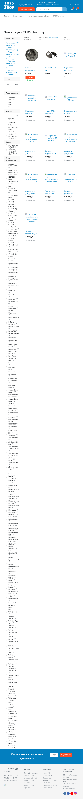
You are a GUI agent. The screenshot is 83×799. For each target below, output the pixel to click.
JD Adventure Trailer (13, 468)
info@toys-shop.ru (10, 780)
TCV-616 (12, 664)
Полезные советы (50, 785)
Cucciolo (12, 277)
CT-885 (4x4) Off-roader (13, 233)
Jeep (11, 483)
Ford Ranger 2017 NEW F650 (12, 358)
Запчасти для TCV (12, 43)
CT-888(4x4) (13, 267)
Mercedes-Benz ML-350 (13, 502)
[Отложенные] (72, 9)
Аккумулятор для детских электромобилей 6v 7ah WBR (70, 152)
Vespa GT (12, 696)
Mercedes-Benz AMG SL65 (13, 498)
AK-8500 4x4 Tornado (12, 137)
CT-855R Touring (12, 226)
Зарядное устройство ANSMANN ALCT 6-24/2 (70, 192)
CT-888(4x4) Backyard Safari (13, 272)
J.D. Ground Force (12, 459)
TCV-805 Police (13, 671)
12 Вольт (12, 151)
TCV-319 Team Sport (13, 622)
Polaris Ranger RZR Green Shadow (13, 542)
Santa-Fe (12, 603)
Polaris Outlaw (13, 520)
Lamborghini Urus (12, 486)
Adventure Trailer (11, 124)
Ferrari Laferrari (13, 334)
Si (9, 610)
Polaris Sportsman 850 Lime (13, 567)
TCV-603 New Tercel (13, 661)
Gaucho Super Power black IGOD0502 (13, 415)
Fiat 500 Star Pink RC (12, 353)
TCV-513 (12, 646)
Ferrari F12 (12, 331)
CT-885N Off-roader (13, 239)
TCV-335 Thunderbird (12, 632)
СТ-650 (11, 739)
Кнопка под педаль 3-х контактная (29, 112)
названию (55, 37)
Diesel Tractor (13, 291)
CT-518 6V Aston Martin (12, 190)
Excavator (12, 324)
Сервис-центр (51, 2)
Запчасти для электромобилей (38, 16)
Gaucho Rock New (12, 387)
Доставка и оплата (43, 5)
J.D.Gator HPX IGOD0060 (13, 455)
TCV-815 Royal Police (13, 677)
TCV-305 (12, 616)
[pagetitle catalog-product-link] (31, 55)
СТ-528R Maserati (12, 729)
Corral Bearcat (13, 162)
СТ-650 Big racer (12, 742)
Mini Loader (13, 510)
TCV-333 (12, 628)
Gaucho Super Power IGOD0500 (13, 422)
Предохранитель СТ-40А (70, 112)
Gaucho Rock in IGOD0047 (12, 374)
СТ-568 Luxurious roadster (12, 734)
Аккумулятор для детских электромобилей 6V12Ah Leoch (31, 192)
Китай (11, 164)
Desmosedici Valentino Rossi (13, 285)
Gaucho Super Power (13, 391)
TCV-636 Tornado (12, 667)
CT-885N (12, 236)
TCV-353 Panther (12, 638)
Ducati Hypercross (13, 307)
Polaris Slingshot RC (12, 553)
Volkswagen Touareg (12, 699)
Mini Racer (13, 512)
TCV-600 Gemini (11, 656)
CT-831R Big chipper (12, 210)
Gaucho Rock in (12, 368)
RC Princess (13, 591)
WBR (10, 107)
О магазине (41, 2)
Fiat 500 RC (13, 349)
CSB (10, 102)
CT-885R (12, 243)
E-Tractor (12, 322)
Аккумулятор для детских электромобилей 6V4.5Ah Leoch (51, 192)
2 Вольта (12, 147)
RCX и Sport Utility (12, 595)
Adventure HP (13, 119)
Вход (77, 5)
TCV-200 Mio (12, 612)
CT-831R (12, 206)
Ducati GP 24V (13, 302)
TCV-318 (12, 619)
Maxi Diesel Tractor (12, 493)
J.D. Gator (13, 435)
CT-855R (12, 222)
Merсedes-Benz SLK (13, 507)
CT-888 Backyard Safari (13, 263)
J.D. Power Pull (13, 463)
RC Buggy (12, 589)
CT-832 (11, 213)
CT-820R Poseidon (12, 203)
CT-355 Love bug (12, 185)
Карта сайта (47, 788)
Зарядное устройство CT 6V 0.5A (50, 152)
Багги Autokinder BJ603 (12, 705)
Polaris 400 (13, 514)
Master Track (13, 489)
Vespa (11, 693)
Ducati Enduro (13, 295)
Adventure (13, 116)
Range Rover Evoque (12, 586)
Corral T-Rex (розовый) (13, 171)
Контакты (55, 5)
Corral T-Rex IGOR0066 (12, 176)
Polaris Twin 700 (12, 572)
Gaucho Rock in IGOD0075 (12, 380)
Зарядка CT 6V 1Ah (50, 69)
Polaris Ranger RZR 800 (13, 525)
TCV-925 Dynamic (12, 688)
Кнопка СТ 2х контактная (50, 112)
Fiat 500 (12, 338)
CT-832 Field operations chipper (12, 218)
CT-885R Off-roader (13, 255)
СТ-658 (11, 745)
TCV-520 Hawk (13, 649)
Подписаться (66, 755)
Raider (11, 580)
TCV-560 (12, 653)
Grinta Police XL (12, 432)
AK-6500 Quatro (12, 133)
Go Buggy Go (12, 427)
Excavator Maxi (13, 327)
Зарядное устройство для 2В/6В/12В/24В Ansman (31, 233)
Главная (7, 16)
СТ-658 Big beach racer (13, 749)
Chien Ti (11, 100)
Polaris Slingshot (12, 547)
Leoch (10, 104)
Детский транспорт (31, 773)
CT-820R (12, 200)
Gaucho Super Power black (13, 396)
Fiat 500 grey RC (12, 346)
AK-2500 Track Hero (13, 128)
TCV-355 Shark (13, 642)
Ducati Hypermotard (12, 312)
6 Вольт (11, 149)
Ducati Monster (13, 318)
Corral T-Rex (12, 166)
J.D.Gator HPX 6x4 (13, 443)
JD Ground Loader (12, 479)
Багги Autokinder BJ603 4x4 (12, 712)
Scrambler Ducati (11, 606)
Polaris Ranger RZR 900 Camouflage (13, 535)
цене (49, 37)
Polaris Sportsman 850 (13, 559)
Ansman (11, 97)
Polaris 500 (13, 517)
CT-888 (11, 258)
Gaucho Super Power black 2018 (13, 401)
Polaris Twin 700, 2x (12, 577)
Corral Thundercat (13, 180)
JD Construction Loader (12, 474)
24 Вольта (12, 153)
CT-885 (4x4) (13, 229)
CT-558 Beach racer (13, 196)
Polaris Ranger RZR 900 (13, 529)
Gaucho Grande (13, 363)
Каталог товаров (26, 9)
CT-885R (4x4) (13, 245)
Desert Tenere (13, 279)
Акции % (46, 773)
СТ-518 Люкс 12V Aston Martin (13, 723)
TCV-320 (12, 625)
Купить (31, 77)
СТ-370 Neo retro (12, 717)
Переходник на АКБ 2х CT (70, 69)
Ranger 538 (13, 582)
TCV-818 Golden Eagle (12, 682)
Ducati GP (13, 299)
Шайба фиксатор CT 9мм (30, 69)
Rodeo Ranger (13, 599)
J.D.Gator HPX (13, 438)
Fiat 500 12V (12, 341)
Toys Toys (12, 691)
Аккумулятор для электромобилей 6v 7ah (31, 152)
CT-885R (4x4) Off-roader (13, 251)
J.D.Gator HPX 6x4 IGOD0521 (13, 448)
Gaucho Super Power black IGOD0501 (13, 408)
